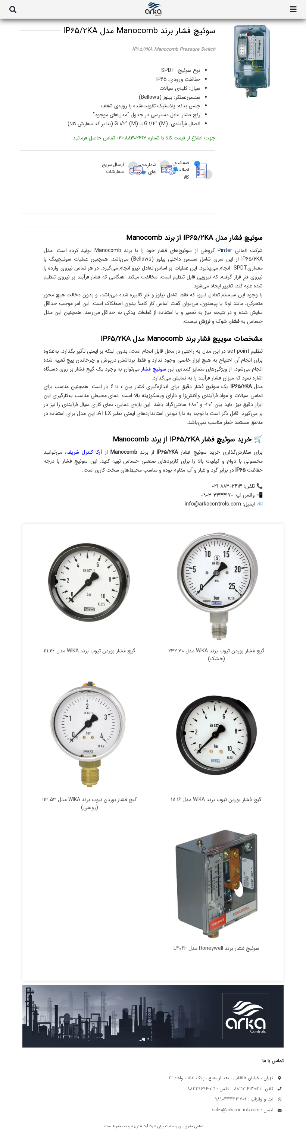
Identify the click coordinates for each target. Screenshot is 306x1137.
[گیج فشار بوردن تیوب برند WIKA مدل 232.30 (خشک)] (216, 586)
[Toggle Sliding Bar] (293, 9)
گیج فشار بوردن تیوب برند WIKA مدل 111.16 (216, 800)
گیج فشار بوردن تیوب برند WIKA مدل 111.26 (89, 651)
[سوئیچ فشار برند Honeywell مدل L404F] (216, 884)
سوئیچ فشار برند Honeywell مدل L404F (216, 948)
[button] (12, 9)
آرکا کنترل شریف (84, 452)
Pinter (225, 250)
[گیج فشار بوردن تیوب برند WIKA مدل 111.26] (89, 586)
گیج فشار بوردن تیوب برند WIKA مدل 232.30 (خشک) (216, 655)
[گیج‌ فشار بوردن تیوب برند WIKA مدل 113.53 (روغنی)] (89, 735)
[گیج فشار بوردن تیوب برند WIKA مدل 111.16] (216, 735)
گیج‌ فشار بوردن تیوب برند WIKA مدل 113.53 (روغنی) (89, 804)
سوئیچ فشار (153, 369)
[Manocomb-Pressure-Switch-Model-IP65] (251, 61)
